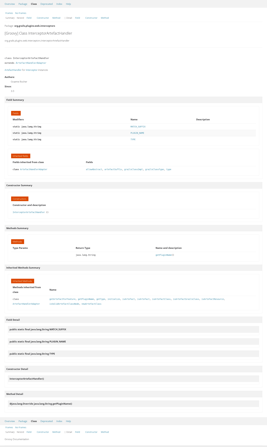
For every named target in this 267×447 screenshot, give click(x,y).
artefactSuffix (113, 169)
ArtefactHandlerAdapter (31, 63)
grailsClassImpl (133, 169)
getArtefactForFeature (62, 299)
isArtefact (128, 299)
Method (56, 17)
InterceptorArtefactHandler (29, 212)
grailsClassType (154, 169)
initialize (114, 299)
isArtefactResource (212, 299)
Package (23, 3)
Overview (10, 3)
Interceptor (32, 69)
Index (59, 3)
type (168, 169)
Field (29, 17)
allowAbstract (94, 169)
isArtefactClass (161, 299)
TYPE (133, 139)
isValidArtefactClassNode (64, 304)
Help (68, 3)
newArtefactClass (91, 304)
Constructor (43, 17)
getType (100, 299)
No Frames (20, 13)
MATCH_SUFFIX (138, 126)
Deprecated (46, 3)
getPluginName (164, 255)
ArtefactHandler (13, 69)
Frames (9, 13)
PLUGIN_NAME (137, 133)
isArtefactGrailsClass (186, 299)
